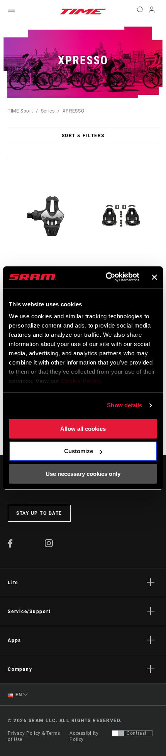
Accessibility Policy (83, 736)
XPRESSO (73, 111)
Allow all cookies (83, 428)
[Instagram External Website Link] (49, 545)
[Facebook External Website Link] (10, 545)
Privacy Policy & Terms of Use (34, 736)
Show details (124, 405)
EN (18, 694)
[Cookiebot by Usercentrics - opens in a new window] (106, 277)
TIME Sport (20, 111)
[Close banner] (154, 277)
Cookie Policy (81, 381)
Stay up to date (39, 513)
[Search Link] (140, 11)
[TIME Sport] (83, 11)
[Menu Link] (11, 11)
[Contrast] (118, 733)
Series (48, 111)
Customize (78, 451)
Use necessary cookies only (83, 473)
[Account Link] (152, 11)
